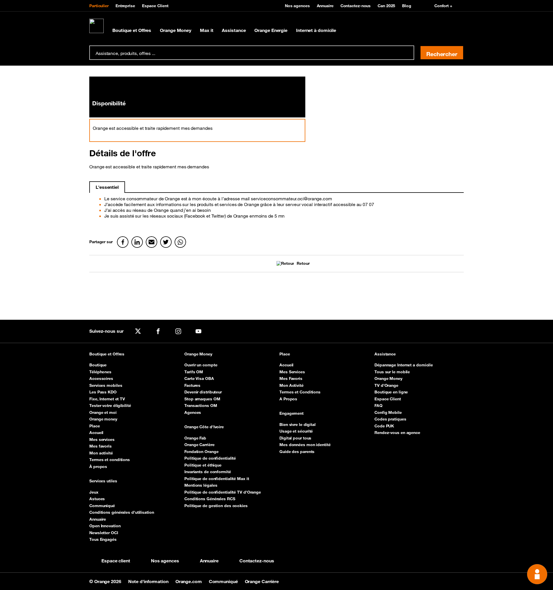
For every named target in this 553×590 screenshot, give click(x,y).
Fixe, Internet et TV (107, 398)
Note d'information (149, 581)
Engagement (291, 413)
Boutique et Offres (131, 30)
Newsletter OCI (103, 532)
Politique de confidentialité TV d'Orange (222, 492)
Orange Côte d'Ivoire (204, 427)
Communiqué (102, 505)
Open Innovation (105, 525)
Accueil (96, 432)
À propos (98, 466)
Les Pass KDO (103, 392)
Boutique (98, 365)
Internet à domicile (316, 30)
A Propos (288, 398)
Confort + (443, 5)
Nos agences (297, 5)
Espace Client (155, 5)
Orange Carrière (199, 444)
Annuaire (325, 5)
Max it (206, 30)
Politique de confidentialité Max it (216, 478)
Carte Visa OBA (199, 378)
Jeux (94, 492)
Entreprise (125, 5)
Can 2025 (386, 5)
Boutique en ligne (391, 392)
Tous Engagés (103, 539)
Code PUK (384, 426)
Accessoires (101, 378)
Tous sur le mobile (392, 371)
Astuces (97, 498)
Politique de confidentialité (210, 458)
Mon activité (101, 453)
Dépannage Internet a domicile (403, 365)
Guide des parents (297, 451)
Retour (303, 263)
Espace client (115, 561)
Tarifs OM (193, 371)
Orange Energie (270, 30)
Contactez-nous (355, 5)
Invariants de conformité (207, 471)
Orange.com (189, 581)
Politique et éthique (202, 465)
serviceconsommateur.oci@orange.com (291, 198)
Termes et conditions (109, 459)
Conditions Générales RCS (209, 498)
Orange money (103, 419)
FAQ (378, 405)
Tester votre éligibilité (110, 405)
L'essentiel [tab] (107, 187)
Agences (192, 412)
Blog (406, 5)
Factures (192, 385)
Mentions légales (200, 485)
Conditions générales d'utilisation (121, 512)
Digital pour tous (295, 438)
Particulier (99, 5)
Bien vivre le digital (297, 424)
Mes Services (292, 371)
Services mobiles (105, 385)
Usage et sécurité (296, 431)
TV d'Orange (386, 385)
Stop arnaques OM (202, 398)
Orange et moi (103, 412)
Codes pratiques (390, 419)
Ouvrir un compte (200, 365)
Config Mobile (388, 412)
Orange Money (175, 30)
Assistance (234, 30)
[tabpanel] (276, 209)
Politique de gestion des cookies (216, 505)
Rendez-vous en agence (397, 432)
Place (94, 426)
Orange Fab (195, 438)
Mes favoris (100, 446)
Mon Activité (291, 385)
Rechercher (441, 54)
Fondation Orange (201, 451)
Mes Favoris (290, 378)
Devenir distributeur (203, 392)
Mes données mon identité (305, 444)
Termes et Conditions (300, 392)
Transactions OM (200, 405)
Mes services (102, 439)
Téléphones (100, 371)
